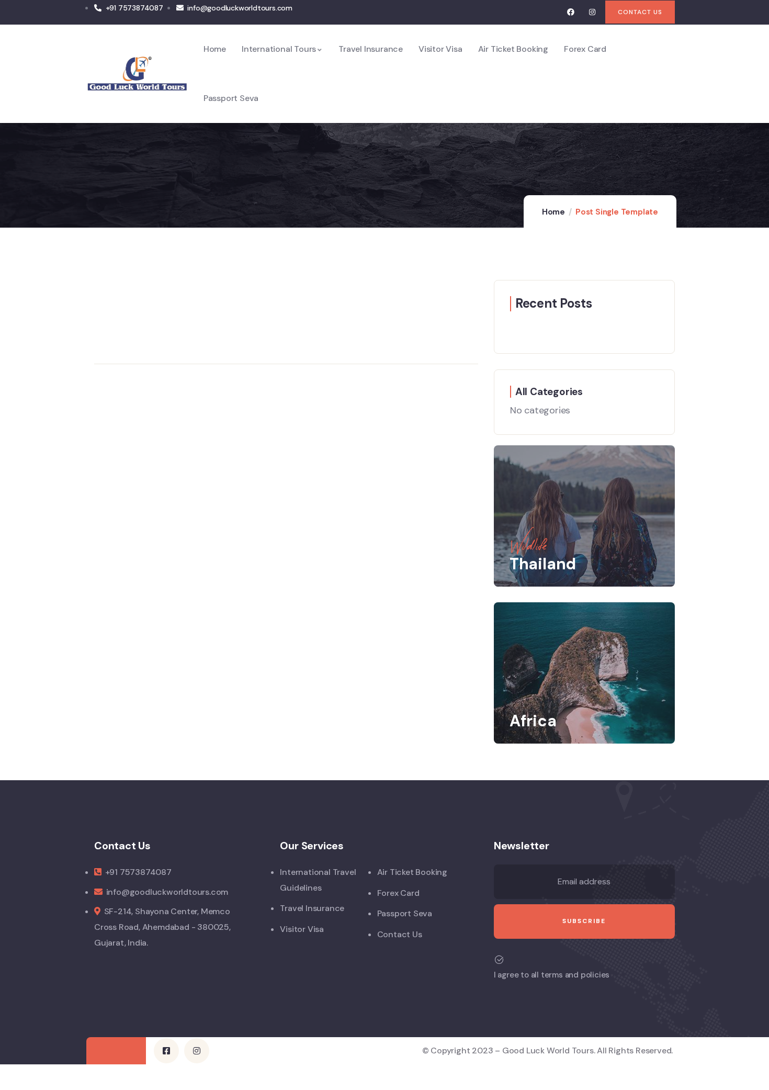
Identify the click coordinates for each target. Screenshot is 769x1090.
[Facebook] (571, 12)
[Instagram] (592, 12)
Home (553, 212)
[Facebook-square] (166, 1050)
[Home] (137, 73)
